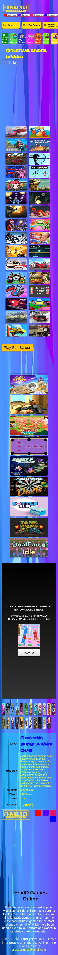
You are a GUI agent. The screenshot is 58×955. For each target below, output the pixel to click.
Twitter (25, 15)
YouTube (12, 15)
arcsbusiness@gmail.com (29, 949)
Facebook (53, 15)
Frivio (20, 939)
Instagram (39, 15)
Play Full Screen (17, 348)
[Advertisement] (29, 94)
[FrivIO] (16, 8)
